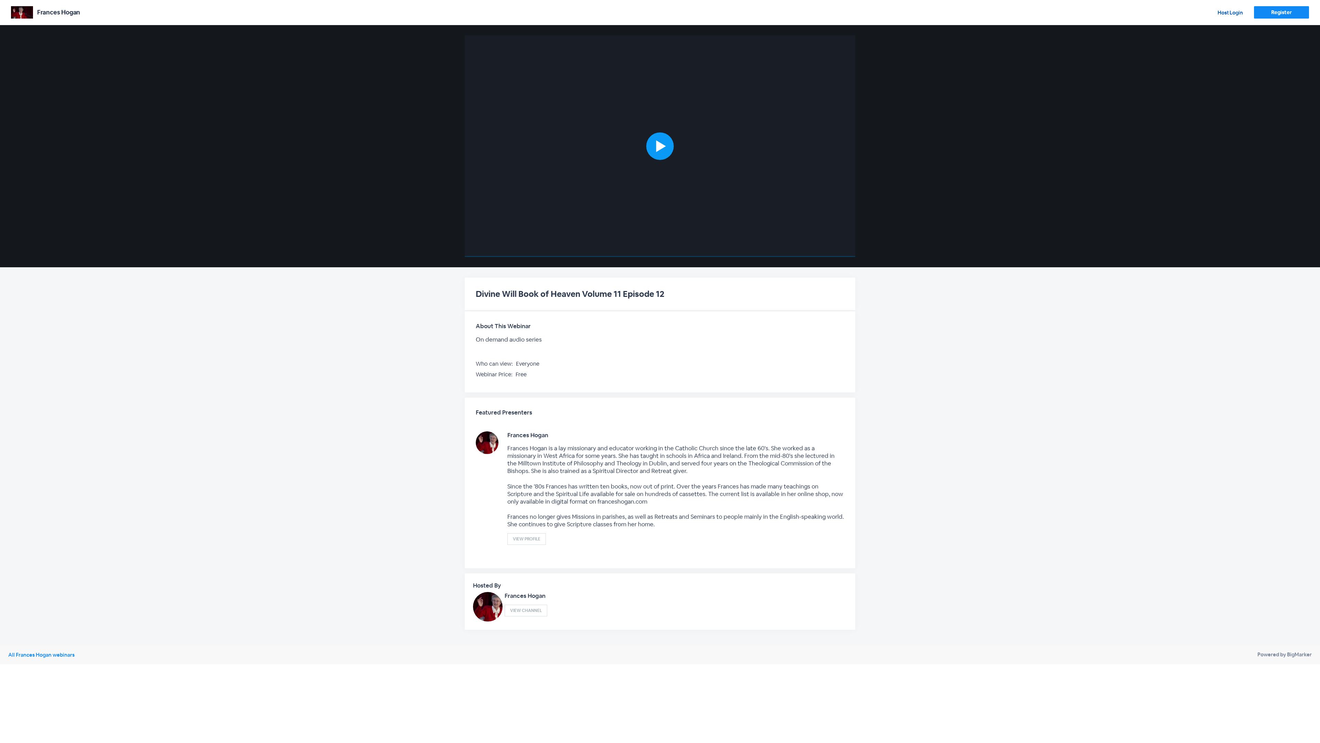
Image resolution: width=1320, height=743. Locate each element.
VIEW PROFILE (526, 539)
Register (1281, 12)
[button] (660, 146)
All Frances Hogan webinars (41, 655)
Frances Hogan (527, 435)
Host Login (1230, 12)
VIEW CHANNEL (526, 610)
